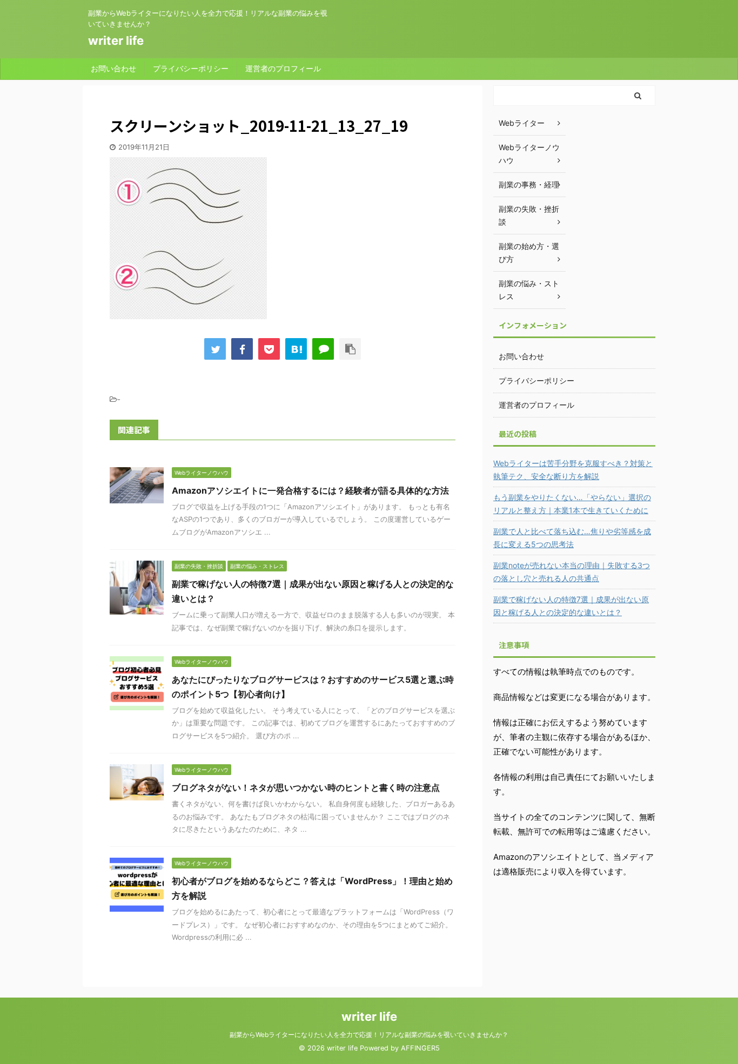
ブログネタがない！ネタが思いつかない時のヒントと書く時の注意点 (306, 787)
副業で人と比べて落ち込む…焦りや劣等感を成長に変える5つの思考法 (572, 538)
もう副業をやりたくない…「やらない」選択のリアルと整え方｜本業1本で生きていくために (572, 504)
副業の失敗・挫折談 (529, 215)
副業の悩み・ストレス (529, 290)
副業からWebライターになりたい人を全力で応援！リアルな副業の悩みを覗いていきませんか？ (369, 1035)
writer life (116, 40)
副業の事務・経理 (529, 184)
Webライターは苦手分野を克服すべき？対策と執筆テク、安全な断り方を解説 (573, 470)
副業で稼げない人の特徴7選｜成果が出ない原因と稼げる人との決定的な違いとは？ (571, 606)
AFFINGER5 (420, 1048)
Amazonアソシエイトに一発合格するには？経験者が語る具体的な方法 (310, 490)
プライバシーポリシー (191, 68)
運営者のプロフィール (283, 68)
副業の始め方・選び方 (529, 252)
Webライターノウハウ (529, 154)
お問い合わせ (113, 68)
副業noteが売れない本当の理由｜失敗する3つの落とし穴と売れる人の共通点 (571, 572)
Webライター (522, 122)
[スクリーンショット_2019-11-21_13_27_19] (296, 349)
